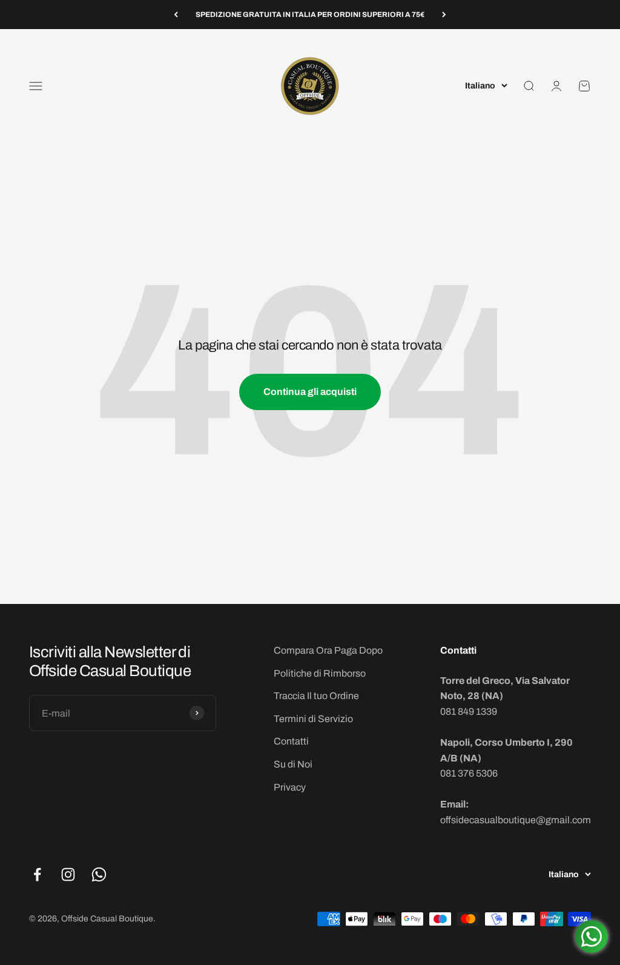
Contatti (291, 741)
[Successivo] (444, 14)
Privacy (290, 787)
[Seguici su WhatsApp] (99, 874)
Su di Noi (293, 764)
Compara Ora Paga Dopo (328, 650)
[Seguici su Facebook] (37, 874)
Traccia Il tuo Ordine (316, 696)
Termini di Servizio (313, 719)
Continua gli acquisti (310, 391)
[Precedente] (176, 14)
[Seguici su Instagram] (68, 874)
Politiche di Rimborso (320, 673)
